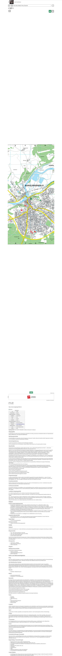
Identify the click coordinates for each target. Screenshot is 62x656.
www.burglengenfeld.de (20, 424)
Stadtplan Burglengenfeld (35, 201)
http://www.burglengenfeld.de (15, 407)
